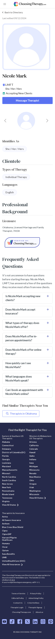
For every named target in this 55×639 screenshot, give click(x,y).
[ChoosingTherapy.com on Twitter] (27, 621)
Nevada (32, 473)
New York (6, 487)
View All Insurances (11, 564)
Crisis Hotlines (33, 603)
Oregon (33, 484)
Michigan (33, 466)
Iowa (31, 463)
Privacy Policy (35, 593)
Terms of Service (18, 593)
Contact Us (17, 603)
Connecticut (8, 445)
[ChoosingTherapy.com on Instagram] (42, 621)
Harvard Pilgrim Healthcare (9, 538)
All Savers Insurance (11, 520)
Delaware (6, 449)
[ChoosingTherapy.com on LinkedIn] (35, 621)
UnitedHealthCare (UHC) (13, 561)
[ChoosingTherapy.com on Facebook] (19, 621)
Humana (6, 543)
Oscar (5, 547)
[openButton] (4, 4)
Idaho (31, 456)
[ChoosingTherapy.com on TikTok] (12, 621)
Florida (5, 456)
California (33, 445)
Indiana (32, 459)
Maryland (6, 466)
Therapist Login (16, 607)
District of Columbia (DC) (13, 452)
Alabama (6, 442)
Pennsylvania (8, 491)
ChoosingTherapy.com (21, 612)
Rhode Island (8, 494)
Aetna (5, 516)
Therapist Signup (35, 607)
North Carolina (9, 477)
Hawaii (32, 452)
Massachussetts (9, 470)
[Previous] (5, 121)
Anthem (5, 523)
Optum (5, 550)
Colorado (33, 449)
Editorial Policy (18, 598)
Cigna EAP (6, 534)
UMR (4, 557)
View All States (9, 505)
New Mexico (35, 477)
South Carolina (9, 480)
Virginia (5, 501)
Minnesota (34, 470)
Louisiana (6, 463)
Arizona (33, 442)
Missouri (6, 473)
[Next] (47, 121)
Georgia (6, 459)
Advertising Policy (36, 598)
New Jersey (7, 484)
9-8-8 (12, 580)
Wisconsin (34, 494)
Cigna (4, 530)
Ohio (31, 480)
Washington (35, 491)
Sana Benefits (8, 554)
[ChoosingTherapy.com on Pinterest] (50, 621)
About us (39, 612)
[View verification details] (27, 242)
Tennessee (7, 498)
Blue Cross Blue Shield (12, 527)
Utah (31, 487)
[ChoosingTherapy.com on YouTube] (4, 621)
